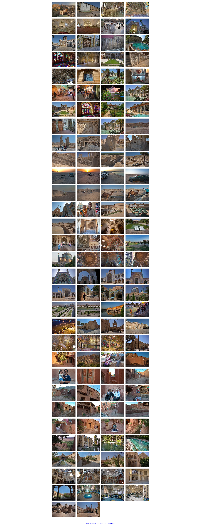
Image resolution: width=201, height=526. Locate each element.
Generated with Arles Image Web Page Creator (100, 523)
